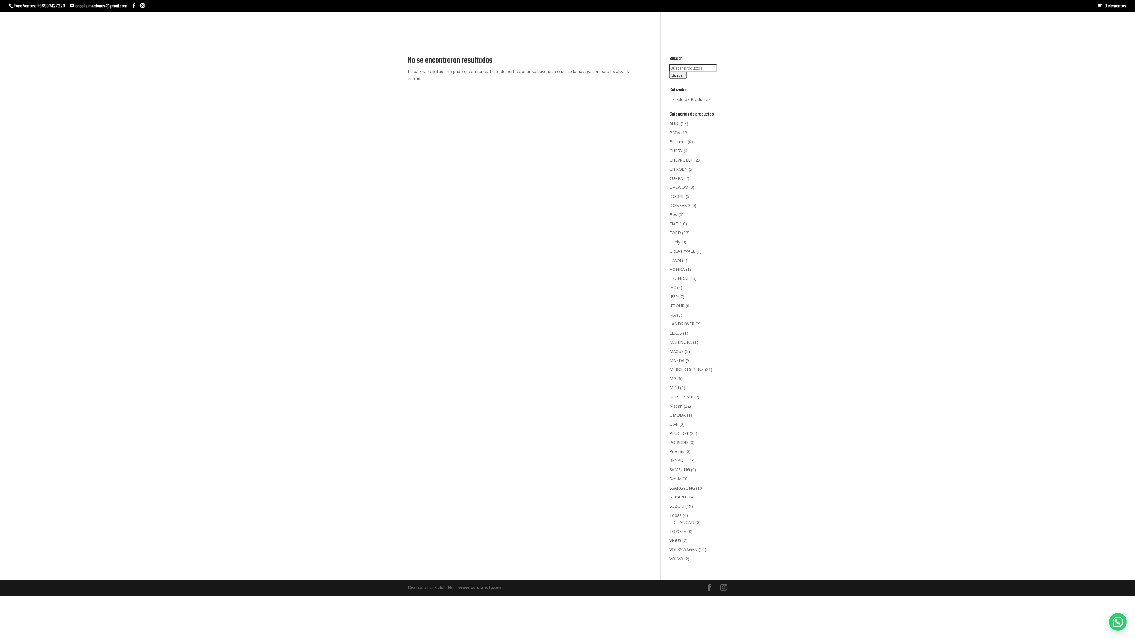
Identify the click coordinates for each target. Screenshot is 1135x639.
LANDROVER (681, 324)
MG (672, 378)
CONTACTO (1039, 25)
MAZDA (677, 360)
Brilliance (678, 141)
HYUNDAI (678, 278)
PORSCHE (678, 442)
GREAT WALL (682, 251)
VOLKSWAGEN (683, 549)
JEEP (673, 296)
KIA (672, 315)
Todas (675, 515)
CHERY (675, 151)
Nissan (675, 406)
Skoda (675, 479)
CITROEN (678, 169)
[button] (1118, 622)
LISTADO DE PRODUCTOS (1086, 25)
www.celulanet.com (480, 587)
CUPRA (676, 178)
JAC (672, 287)
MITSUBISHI (681, 397)
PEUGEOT (679, 433)
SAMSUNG (679, 469)
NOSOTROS (973, 25)
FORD (675, 232)
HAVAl (675, 260)
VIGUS (675, 540)
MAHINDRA (680, 342)
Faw (673, 214)
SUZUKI (676, 506)
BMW (674, 132)
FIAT (673, 224)
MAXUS (676, 351)
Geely (674, 242)
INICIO (947, 25)
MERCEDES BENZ (686, 369)
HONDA (677, 269)
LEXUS (675, 333)
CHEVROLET (681, 160)
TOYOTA (677, 531)
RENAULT (678, 460)
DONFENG (679, 205)
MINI (674, 387)
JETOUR (677, 306)
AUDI (674, 123)
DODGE (677, 196)
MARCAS (1003, 25)
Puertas (676, 451)
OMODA (677, 415)
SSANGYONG (682, 488)
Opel (673, 424)
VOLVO (676, 558)
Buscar (678, 75)
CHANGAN (684, 522)
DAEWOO (678, 187)
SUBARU (677, 497)
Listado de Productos (690, 99)
